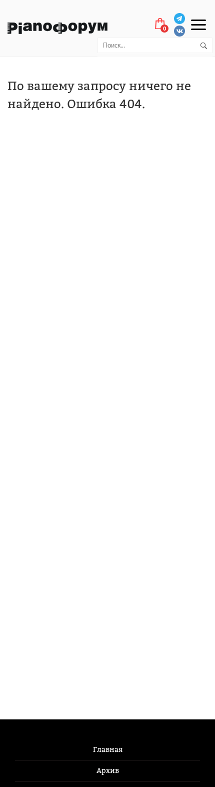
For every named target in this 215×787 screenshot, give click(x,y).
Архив (107, 770)
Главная (107, 749)
